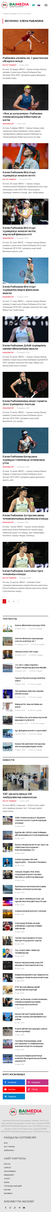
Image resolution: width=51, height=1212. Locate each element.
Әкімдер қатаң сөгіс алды (26, 651)
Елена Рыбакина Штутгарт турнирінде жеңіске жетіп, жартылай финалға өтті (19, 231)
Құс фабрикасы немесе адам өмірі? (31, 730)
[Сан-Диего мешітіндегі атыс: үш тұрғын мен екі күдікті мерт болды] (8, 901)
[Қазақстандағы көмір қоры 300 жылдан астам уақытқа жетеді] (8, 965)
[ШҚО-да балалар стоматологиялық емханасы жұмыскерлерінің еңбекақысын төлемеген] (8, 1002)
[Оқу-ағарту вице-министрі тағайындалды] (8, 953)
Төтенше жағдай (13, 1186)
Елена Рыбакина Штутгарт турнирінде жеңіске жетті (19, 174)
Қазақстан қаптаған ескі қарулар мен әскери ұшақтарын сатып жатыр (30, 746)
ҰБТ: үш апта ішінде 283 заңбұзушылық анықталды (20, 795)
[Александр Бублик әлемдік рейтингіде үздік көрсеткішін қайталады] (8, 926)
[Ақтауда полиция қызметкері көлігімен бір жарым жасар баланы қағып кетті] (8, 1058)
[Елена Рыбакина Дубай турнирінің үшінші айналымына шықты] (25, 329)
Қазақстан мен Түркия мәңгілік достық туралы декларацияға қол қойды (30, 1016)
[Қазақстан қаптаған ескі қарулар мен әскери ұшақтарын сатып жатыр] (8, 746)
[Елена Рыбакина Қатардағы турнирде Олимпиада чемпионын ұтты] (25, 440)
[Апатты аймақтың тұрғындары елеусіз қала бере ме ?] (8, 641)
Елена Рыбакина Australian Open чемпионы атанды (23, 572)
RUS (6, 1143)
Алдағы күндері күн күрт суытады (30, 911)
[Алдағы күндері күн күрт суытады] (8, 913)
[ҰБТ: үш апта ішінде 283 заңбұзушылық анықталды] (25, 778)
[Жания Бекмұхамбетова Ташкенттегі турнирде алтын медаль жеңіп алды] (8, 977)
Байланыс (9, 1150)
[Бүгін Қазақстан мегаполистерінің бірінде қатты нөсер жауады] (8, 889)
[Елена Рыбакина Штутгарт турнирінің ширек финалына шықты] (25, 270)
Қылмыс (8, 1193)
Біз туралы (9, 1147)
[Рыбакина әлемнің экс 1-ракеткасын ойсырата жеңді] (25, 42)
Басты (7, 1164)
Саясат (7, 1167)
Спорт (7, 1178)
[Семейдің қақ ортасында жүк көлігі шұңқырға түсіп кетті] (8, 720)
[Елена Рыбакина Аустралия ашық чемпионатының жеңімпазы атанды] (25, 499)
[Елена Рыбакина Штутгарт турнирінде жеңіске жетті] (25, 156)
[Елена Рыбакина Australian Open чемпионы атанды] (25, 555)
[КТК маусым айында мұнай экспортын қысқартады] (8, 989)
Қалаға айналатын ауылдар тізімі (30, 625)
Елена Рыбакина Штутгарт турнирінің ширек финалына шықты (21, 290)
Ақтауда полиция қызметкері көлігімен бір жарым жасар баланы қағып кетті (31, 1058)
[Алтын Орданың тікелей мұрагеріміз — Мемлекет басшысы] (8, 862)
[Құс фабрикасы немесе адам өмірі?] (8, 733)
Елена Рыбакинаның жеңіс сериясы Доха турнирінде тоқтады (25, 402)
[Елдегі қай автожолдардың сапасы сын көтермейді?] (8, 1031)
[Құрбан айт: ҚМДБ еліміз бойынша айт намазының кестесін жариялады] (8, 835)
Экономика (10, 1171)
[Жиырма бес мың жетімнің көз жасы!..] (8, 707)
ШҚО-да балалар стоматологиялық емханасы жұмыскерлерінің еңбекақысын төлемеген (31, 1002)
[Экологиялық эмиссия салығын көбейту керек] (8, 693)
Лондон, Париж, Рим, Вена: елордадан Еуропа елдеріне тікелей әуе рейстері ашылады (29, 874)
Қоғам (7, 1190)
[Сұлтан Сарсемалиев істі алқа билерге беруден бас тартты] (8, 940)
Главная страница (10, 14)
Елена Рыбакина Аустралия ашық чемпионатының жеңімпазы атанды (25, 517)
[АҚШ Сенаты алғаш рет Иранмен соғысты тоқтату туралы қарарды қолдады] (8, 820)
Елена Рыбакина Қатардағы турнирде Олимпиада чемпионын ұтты (24, 459)
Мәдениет (9, 1175)
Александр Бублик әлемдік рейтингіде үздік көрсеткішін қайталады (28, 926)
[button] (46, 5)
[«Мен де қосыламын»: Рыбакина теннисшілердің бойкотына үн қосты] (25, 97)
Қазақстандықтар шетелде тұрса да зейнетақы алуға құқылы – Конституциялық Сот (31, 847)
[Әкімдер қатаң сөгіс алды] (8, 654)
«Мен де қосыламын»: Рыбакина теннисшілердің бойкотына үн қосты (22, 116)
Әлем (6, 1182)
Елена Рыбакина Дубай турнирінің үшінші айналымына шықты (24, 347)
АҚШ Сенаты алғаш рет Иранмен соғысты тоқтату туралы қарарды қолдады (30, 820)
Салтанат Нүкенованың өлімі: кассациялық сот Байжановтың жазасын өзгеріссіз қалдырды (29, 1043)
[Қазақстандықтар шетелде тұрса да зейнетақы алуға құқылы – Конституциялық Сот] (8, 847)
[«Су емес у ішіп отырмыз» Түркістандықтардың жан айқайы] (8, 667)
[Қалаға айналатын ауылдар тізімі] (8, 628)
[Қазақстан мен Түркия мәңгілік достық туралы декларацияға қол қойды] (8, 1016)
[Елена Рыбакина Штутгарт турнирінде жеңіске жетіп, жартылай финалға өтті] (25, 212)
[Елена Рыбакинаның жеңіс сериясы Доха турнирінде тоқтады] (25, 385)
